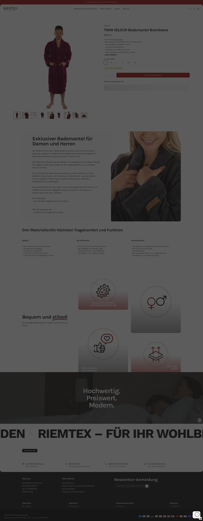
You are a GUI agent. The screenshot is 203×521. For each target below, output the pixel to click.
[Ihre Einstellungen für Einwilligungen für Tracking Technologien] (200, 518)
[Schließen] (197, 514)
